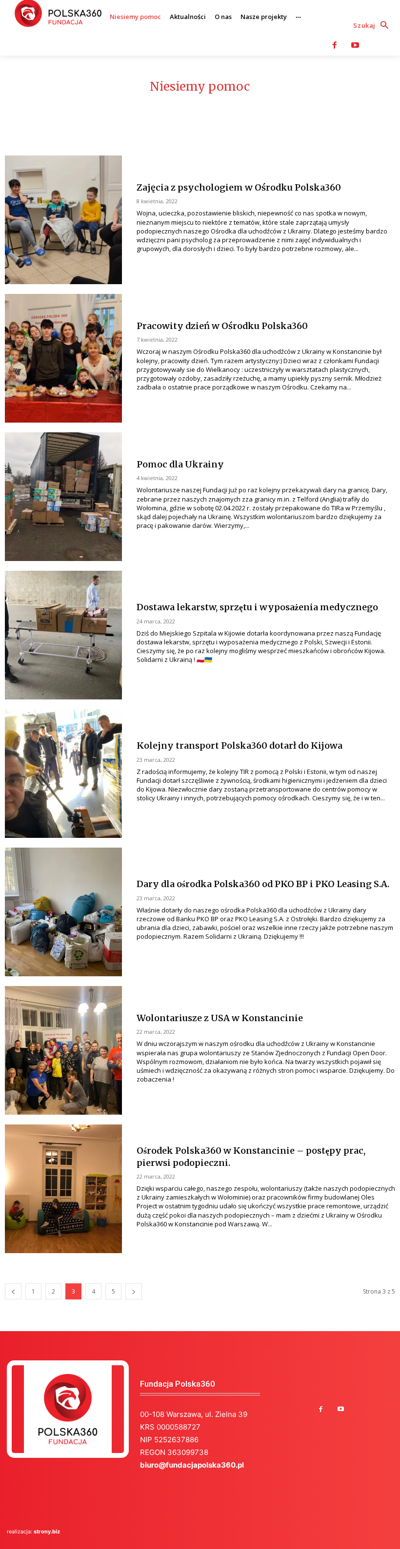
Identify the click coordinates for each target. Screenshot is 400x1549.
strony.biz (47, 1531)
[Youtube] (355, 45)
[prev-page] (13, 1291)
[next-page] (133, 1291)
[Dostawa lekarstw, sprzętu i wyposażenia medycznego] (63, 635)
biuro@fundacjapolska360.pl (192, 1465)
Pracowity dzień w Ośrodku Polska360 (222, 325)
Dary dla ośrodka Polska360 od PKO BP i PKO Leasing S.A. (263, 884)
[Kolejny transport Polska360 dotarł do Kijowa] (63, 773)
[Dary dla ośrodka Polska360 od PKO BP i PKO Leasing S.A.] (63, 912)
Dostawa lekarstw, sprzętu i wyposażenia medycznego (257, 607)
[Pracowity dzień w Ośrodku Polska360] (63, 358)
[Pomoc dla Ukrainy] (63, 496)
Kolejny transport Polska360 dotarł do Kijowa (239, 745)
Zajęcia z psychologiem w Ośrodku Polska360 (239, 187)
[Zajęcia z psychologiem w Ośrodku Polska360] (63, 219)
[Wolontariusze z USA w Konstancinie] (63, 1050)
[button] (373, 25)
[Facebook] (334, 45)
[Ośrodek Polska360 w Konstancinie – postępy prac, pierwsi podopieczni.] (63, 1188)
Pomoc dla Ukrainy (180, 464)
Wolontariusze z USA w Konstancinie (220, 1018)
